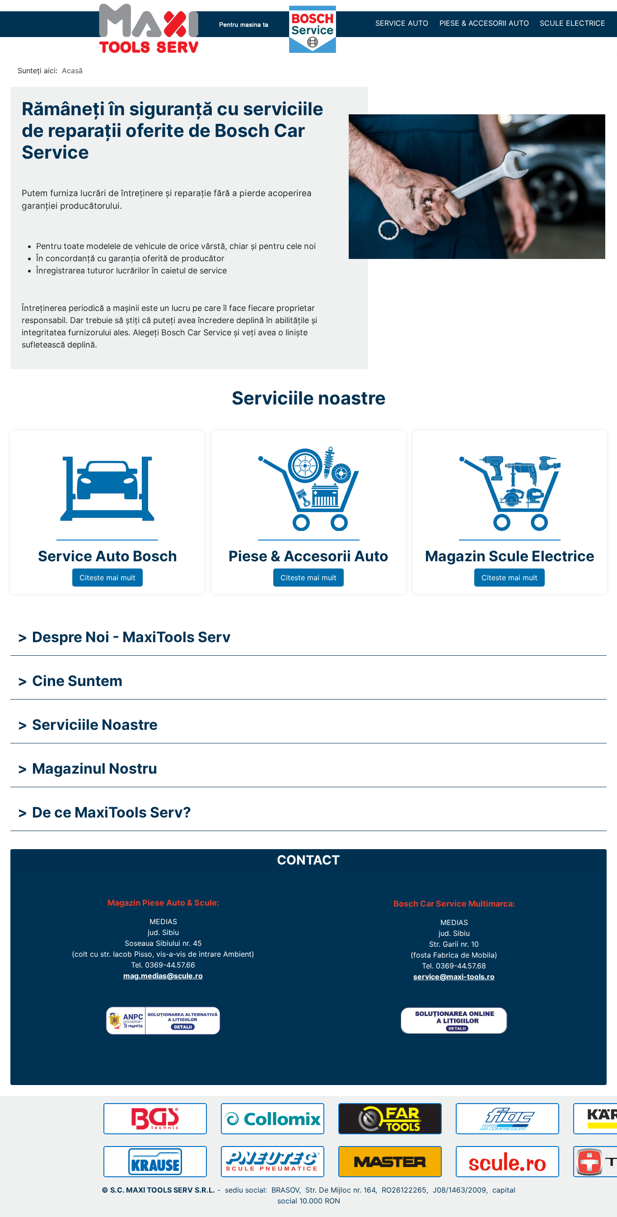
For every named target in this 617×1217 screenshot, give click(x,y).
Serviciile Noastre (88, 724)
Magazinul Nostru (87, 768)
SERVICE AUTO (401, 23)
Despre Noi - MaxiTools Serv (124, 637)
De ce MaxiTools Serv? (104, 812)
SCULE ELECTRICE (572, 23)
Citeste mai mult (107, 577)
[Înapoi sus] (601, 1200)
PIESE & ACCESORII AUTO (484, 23)
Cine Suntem (70, 681)
